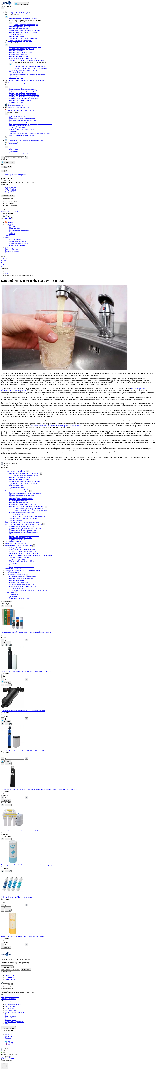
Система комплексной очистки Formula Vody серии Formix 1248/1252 (26, 671)
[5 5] (12, 787)
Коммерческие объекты (17, 241)
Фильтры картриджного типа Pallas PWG (24, 19)
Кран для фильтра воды (17, 116)
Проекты (8, 237)
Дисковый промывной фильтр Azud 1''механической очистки (23, 711)
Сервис (7, 236)
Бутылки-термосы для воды (19, 153)
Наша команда (14, 228)
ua (2, 166)
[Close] (2, 8)
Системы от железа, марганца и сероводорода (30, 68)
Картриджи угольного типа (19, 102)
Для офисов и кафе (16, 34)
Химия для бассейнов (17, 128)
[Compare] (10, 606)
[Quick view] (2, 606)
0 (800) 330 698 (10, 188)
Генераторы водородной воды (18, 107)
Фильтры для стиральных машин (21, 579)
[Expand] (27, 471)
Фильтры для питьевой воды (18, 13)
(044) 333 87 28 (10, 192)
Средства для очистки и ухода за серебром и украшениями (30, 124)
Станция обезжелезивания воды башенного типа (25, 140)
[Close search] (2, 157)
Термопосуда (12, 143)
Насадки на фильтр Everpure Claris (21, 129)
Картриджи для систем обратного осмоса (24, 95)
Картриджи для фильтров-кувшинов (22, 93)
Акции (10, 222)
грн (3, 171)
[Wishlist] (6, 606)
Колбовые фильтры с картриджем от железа (29, 66)
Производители (10, 1020)
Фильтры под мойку (16, 36)
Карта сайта (9, 1018)
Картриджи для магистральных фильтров (24, 98)
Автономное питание (15, 138)
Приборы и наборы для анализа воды (22, 120)
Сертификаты (14, 232)
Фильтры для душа (16, 78)
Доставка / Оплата (11, 1010)
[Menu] (2, 4)
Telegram (11, 1042)
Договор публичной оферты (15, 175)
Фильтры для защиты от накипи (21, 52)
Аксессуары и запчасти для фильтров (21, 110)
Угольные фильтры (16, 72)
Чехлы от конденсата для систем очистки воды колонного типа (32, 133)
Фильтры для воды (12, 572)
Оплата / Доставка (11, 249)
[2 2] (12, 709)
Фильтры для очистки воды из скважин (23, 76)
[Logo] (8, 4)
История (12, 226)
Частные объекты (15, 239)
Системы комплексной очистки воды (22, 58)
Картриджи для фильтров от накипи (22, 89)
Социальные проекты (15, 105)
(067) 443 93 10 (10, 190)
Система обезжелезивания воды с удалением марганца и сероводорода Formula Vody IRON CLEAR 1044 (39, 789)
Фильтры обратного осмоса (19, 28)
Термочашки (13, 151)
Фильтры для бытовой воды (15, 574)
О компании (9, 224)
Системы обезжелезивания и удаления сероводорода (28, 590)
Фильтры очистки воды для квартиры (23, 32)
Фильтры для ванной (17, 51)
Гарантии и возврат (12, 251)
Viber (10, 1045)
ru (10, 166)
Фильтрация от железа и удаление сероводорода (27, 60)
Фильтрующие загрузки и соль (20, 100)
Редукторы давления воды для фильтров (24, 122)
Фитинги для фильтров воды (19, 126)
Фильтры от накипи (16, 580)
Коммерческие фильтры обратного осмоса (24, 30)
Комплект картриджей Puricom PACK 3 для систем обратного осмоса (26, 632)
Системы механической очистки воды (23, 70)
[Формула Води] (6, 955)
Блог (6, 247)
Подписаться (26, 969)
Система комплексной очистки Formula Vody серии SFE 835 (22, 750)
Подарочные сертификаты (14, 1022)
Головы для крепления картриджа (26, 25)
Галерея (12, 234)
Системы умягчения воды (18, 54)
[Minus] (2, 640)
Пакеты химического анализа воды (22, 118)
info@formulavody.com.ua (10, 211)
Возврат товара (10, 1016)
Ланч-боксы (13, 149)
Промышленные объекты (18, 243)
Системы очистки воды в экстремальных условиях (26, 80)
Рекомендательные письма (19, 230)
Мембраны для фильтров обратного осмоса (25, 97)
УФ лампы (13, 131)
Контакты (8, 253)
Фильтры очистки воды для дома (20, 41)
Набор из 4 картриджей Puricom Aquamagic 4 (17, 897)
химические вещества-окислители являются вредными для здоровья (56, 426)
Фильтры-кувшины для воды (19, 27)
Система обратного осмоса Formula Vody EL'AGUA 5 (20, 831)
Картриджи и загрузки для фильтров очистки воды (26, 83)
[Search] (26, 157)
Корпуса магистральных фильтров (21, 135)
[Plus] (26, 640)
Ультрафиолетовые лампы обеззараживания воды (27, 74)
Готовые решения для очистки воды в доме (25, 47)
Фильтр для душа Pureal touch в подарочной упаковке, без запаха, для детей (28, 865)
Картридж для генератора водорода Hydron (25, 91)
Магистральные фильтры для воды (21, 49)
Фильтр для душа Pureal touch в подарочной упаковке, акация (23, 936)
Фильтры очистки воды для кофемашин (23, 38)
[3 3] (12, 669)
